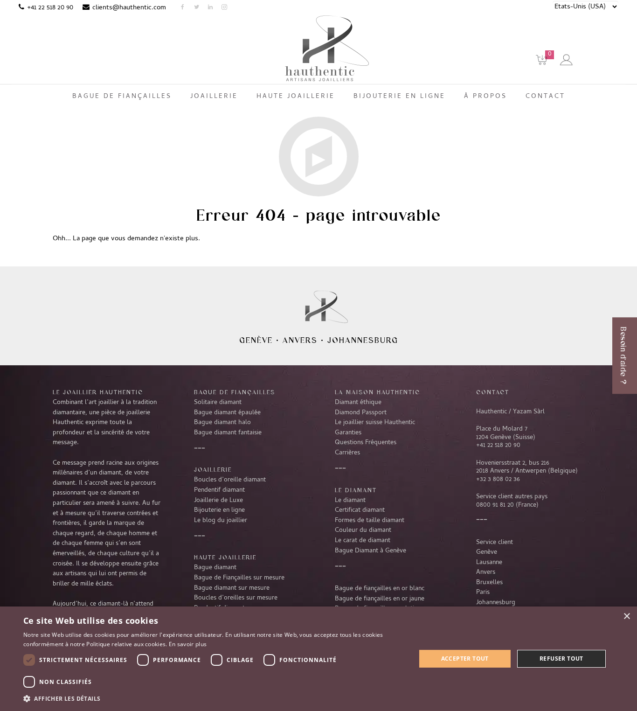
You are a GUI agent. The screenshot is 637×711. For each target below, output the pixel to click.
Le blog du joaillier (220, 521)
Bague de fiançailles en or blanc (379, 589)
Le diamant (350, 500)
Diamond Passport (361, 413)
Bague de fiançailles (234, 392)
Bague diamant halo (222, 423)
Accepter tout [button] (465, 658)
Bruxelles (489, 583)
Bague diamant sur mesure (232, 588)
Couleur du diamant (363, 530)
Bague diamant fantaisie (228, 433)
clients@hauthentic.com (129, 8)
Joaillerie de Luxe (218, 500)
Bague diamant (215, 568)
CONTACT (492, 392)
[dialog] (318, 658)
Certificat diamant (360, 510)
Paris (483, 592)
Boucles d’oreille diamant (230, 480)
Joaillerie (213, 469)
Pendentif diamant (219, 490)
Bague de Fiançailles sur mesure (239, 578)
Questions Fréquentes (365, 443)
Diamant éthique (358, 402)
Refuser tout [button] (561, 658)
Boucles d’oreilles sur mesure (235, 598)
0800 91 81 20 (495, 505)
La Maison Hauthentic (377, 392)
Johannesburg (362, 340)
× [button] (626, 616)
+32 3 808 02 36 (498, 479)
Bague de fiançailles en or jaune (379, 599)
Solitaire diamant (218, 402)
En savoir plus (188, 644)
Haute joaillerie (225, 557)
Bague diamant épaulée (227, 413)
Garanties (348, 433)
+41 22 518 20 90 (50, 8)
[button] (213, 698)
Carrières (347, 453)
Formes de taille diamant (369, 521)
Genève (256, 340)
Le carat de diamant (362, 541)
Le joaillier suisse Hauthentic (375, 423)
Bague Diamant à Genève (370, 551)
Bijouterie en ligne (219, 510)
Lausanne (489, 563)
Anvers (300, 340)
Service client (494, 542)
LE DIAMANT (356, 490)
